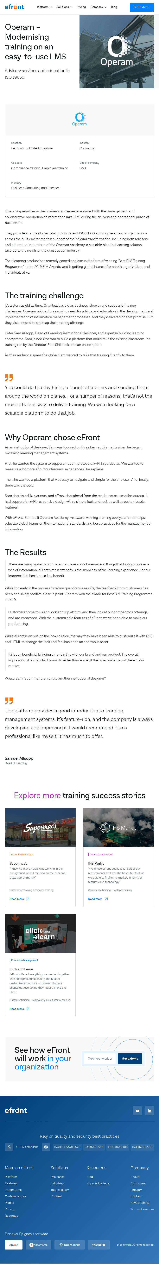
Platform (11, 1177)
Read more (17, 899)
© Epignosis (124, 1244)
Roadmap (11, 1216)
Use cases (57, 1177)
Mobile (9, 1203)
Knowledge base (98, 1183)
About (134, 1177)
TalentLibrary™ (61, 1190)
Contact (136, 1196)
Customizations (15, 1196)
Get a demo (142, 7)
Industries (57, 1183)
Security (136, 1190)
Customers (137, 1183)
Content (56, 1196)
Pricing (81, 7)
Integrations (13, 1190)
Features (11, 1183)
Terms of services (142, 1209)
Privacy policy (139, 1203)
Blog (114, 7)
